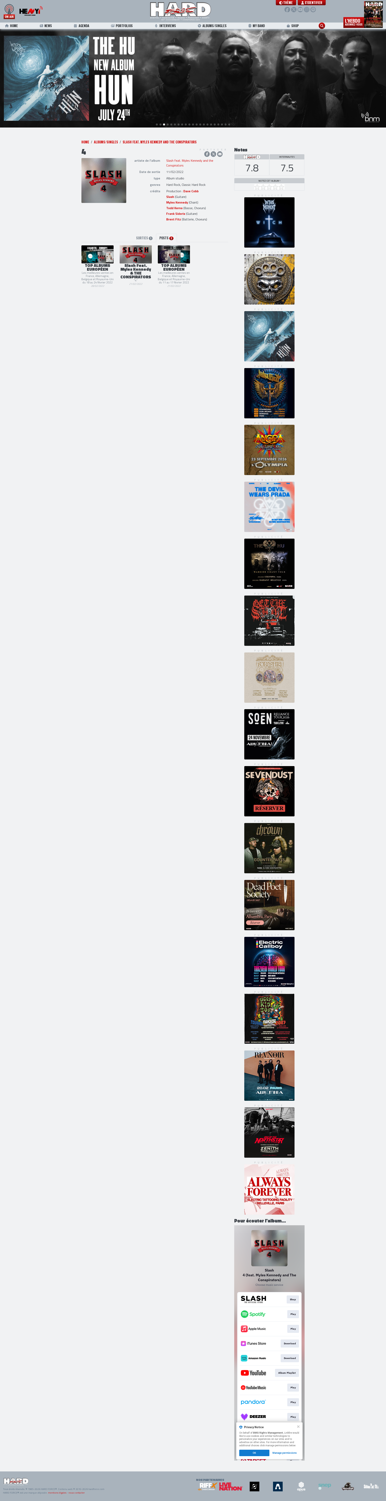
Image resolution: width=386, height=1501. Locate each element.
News (48, 25)
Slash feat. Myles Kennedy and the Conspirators (160, 142)
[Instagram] (306, 9)
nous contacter (77, 1493)
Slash (170, 196)
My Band (259, 25)
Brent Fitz (173, 219)
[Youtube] (300, 9)
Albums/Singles (214, 25)
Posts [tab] (165, 238)
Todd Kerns (174, 208)
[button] (286, 2)
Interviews (167, 25)
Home (14, 25)
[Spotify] (313, 9)
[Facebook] (287, 9)
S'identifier (313, 2)
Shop (295, 25)
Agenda (84, 25)
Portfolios (124, 25)
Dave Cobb (191, 191)
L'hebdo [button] (353, 21)
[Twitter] (294, 9)
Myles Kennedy (177, 202)
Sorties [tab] (143, 238)
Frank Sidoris (175, 213)
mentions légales (57, 1493)
